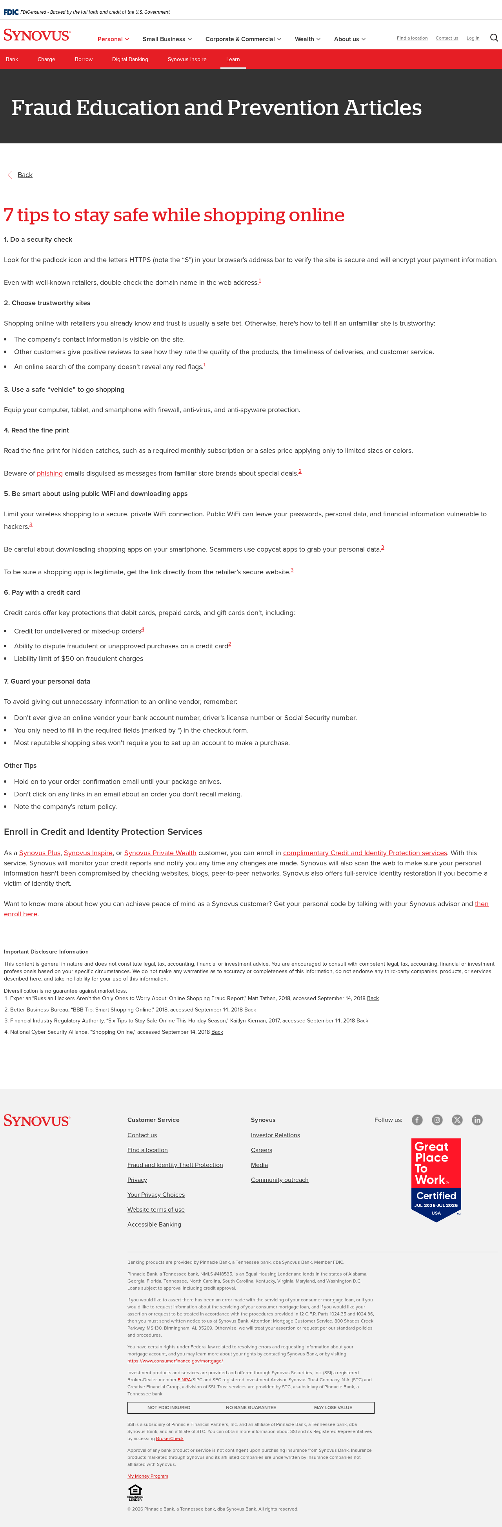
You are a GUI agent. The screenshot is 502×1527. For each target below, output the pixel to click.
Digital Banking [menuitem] (130, 59)
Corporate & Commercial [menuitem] (241, 38)
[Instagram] (437, 1120)
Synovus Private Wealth (160, 853)
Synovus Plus (39, 853)
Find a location (412, 38)
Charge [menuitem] (46, 59)
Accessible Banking (154, 1224)
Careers (261, 1149)
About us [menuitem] (347, 38)
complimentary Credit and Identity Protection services (365, 853)
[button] (492, 39)
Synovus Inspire (88, 853)
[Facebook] (417, 1120)
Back (373, 998)
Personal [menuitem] (111, 38)
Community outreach (280, 1179)
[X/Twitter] (457, 1120)
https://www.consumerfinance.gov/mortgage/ (175, 1360)
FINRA (184, 1379)
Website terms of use (156, 1209)
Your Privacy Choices (156, 1194)
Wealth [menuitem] (305, 38)
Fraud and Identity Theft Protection (175, 1164)
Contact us (447, 38)
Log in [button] (473, 38)
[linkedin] (477, 1120)
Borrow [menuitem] (84, 59)
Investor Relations (275, 1135)
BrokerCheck (170, 1438)
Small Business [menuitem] (165, 38)
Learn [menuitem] (233, 59)
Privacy (137, 1179)
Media (259, 1164)
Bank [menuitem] (12, 59)
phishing (50, 473)
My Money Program (147, 1476)
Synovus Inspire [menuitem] (187, 59)
